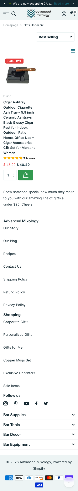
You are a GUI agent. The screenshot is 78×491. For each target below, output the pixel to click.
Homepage (10, 25)
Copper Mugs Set (17, 360)
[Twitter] (46, 403)
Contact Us (12, 266)
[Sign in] (64, 14)
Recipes (9, 254)
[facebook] (36, 403)
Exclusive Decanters (19, 373)
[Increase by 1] (14, 171)
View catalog (5, 14)
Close (39, 415)
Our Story (11, 228)
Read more (61, 3)
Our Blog (10, 241)
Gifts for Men (13, 347)
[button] (4, 3)
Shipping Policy (15, 279)
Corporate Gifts (15, 322)
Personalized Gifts (17, 334)
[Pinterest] (15, 403)
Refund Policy (14, 292)
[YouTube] (26, 403)
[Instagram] (5, 403)
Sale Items (11, 386)
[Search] (13, 13)
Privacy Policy (14, 305)
